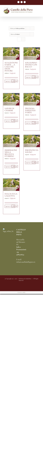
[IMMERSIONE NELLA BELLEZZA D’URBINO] (11, 141)
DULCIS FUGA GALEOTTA (11, 195)
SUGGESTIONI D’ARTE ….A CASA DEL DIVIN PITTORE (11, 67)
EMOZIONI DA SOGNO (31, 151)
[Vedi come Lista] (23, 39)
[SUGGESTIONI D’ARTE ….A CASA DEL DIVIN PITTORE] (11, 53)
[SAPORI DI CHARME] (11, 99)
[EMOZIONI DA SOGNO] (32, 141)
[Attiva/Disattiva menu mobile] (39, 11)
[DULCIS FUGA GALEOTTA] (11, 185)
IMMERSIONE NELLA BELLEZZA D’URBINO (11, 153)
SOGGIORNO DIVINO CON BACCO (31, 65)
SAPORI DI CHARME (9, 109)
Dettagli (15, 81)
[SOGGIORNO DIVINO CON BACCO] (32, 53)
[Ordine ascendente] (32, 28)
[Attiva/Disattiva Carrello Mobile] (39, 13)
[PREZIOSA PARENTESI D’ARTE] (32, 99)
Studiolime (28, 278)
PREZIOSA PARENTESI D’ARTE (30, 110)
